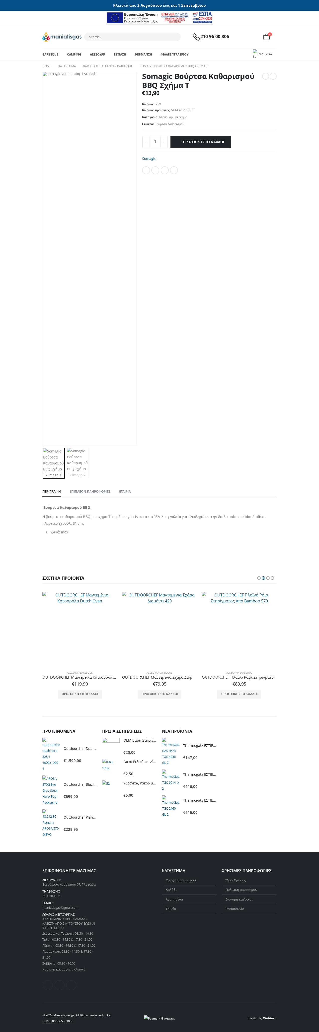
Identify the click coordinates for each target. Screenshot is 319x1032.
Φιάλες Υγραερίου (174, 54)
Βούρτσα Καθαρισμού (169, 124)
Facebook (146, 170)
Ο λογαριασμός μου (181, 880)
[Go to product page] (79, 629)
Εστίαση (120, 54)
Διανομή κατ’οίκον (239, 899)
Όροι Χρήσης (236, 880)
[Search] (174, 37)
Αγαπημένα (174, 899)
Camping (74, 54)
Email (174, 170)
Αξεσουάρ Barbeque (173, 117)
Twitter (155, 170)
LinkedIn (165, 170)
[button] (259, 578)
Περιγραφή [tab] (51, 491)
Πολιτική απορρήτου (241, 889)
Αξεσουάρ (97, 54)
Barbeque (50, 54)
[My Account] (242, 36)
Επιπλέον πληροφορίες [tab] (90, 491)
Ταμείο (171, 908)
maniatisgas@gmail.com (60, 907)
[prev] (265, 76)
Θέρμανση (143, 54)
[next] (273, 76)
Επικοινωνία (235, 908)
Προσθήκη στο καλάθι (203, 142)
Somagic (149, 158)
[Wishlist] (254, 36)
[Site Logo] (61, 37)
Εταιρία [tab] (125, 491)
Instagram (71, 985)
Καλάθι (171, 889)
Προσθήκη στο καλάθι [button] (80, 694)
